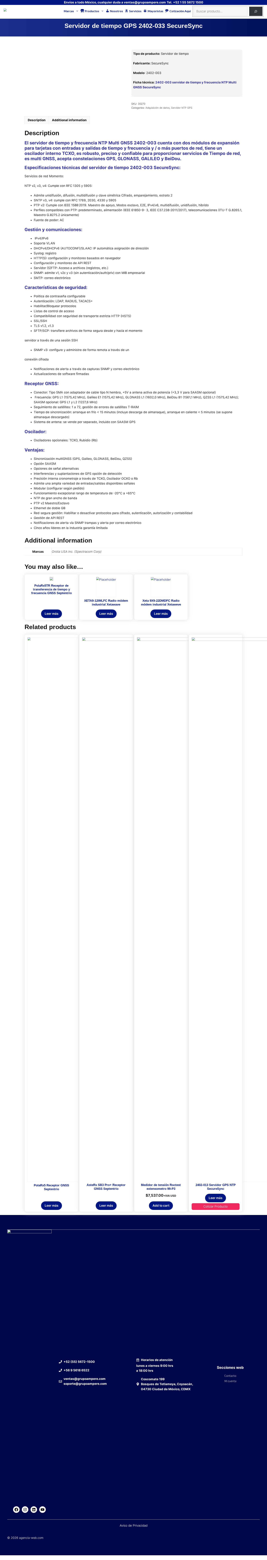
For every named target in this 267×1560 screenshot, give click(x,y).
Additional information (69, 120)
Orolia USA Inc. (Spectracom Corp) (77, 551)
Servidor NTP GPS (181, 107)
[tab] (37, 120)
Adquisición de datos (157, 107)
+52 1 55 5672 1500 (188, 2)
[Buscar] (255, 11)
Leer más (51, 613)
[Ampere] (11, 11)
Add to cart (161, 1205)
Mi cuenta (230, 1381)
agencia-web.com (31, 1538)
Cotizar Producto (215, 1206)
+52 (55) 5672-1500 (79, 1362)
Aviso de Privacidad (133, 1525)
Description (37, 120)
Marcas (69, 11)
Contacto (230, 1376)
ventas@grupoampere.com (145, 2)
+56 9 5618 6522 (76, 1370)
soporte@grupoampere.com (85, 1383)
